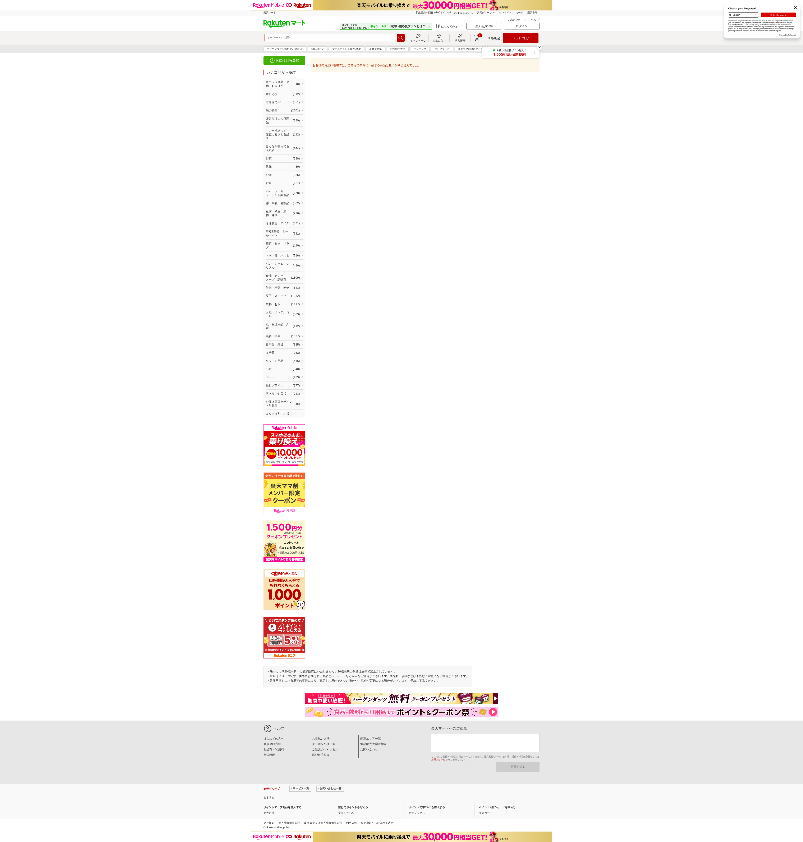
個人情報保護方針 (289, 822)
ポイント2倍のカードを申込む (497, 807)
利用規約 (351, 822)
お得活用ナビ (397, 48)
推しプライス (442, 48)
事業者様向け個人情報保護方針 (323, 822)
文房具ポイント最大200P (346, 48)
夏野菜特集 (375, 48)
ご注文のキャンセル (325, 749)
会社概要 (268, 822)
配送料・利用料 (273, 749)
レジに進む (520, 38)
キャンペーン (418, 40)
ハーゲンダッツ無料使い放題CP (285, 48)
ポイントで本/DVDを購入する (427, 807)
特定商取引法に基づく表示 (377, 822)
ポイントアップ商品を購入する (282, 807)
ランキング (420, 48)
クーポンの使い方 (323, 744)
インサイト (505, 12)
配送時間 (269, 755)
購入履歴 (460, 40)
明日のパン (317, 48)
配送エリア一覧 (370, 738)
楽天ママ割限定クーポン (472, 48)
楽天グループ (484, 12)
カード (519, 12)
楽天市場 (532, 12)
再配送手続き (321, 755)
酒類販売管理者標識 (373, 744)
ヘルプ (535, 19)
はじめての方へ (450, 26)
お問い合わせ (369, 749)
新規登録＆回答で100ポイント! (433, 12)
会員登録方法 (272, 744)
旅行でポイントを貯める (353, 807)
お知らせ (514, 19)
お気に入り (439, 40)
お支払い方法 (321, 738)
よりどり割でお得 (277, 413)
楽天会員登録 (484, 26)
